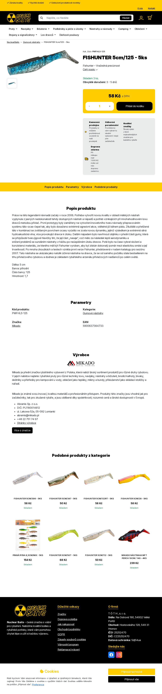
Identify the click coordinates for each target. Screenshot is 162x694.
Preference (38, 684)
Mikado (16, 325)
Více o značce (22, 430)
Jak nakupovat (66, 624)
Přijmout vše (132, 679)
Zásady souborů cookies (72, 639)
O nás (140, 8)
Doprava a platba (67, 619)
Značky (62, 614)
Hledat (125, 17)
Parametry (72, 187)
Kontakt (151, 8)
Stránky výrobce (26, 422)
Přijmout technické (131, 671)
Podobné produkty (106, 187)
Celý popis (89, 69)
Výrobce (86, 187)
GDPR (61, 634)
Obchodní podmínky (69, 629)
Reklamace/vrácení (69, 649)
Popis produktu (54, 187)
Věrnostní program (68, 644)
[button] (13, 29)
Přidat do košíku (134, 106)
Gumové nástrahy (93, 313)
